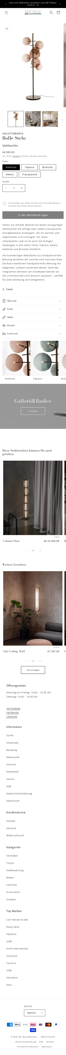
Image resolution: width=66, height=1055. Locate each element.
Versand (16, 156)
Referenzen (13, 757)
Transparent (29, 174)
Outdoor (11, 899)
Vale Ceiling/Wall (14, 651)
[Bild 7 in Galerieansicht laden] (50, 119)
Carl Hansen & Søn (17, 919)
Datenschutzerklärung (19, 793)
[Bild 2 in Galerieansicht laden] (33, 119)
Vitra (9, 984)
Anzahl (5, 181)
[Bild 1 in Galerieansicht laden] (16, 119)
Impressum (12, 800)
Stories (10, 779)
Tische (10, 863)
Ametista (11, 167)
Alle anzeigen (33, 670)
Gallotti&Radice (13, 133)
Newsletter (12, 771)
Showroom (12, 742)
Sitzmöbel (12, 855)
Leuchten (11, 884)
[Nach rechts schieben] (62, 119)
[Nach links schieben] (3, 119)
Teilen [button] (9, 289)
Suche (9, 735)
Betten (10, 877)
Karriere (11, 764)
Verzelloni (12, 977)
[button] (6, 12)
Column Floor (11, 541)
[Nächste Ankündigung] (60, 3)
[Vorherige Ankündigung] (5, 3)
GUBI (9, 941)
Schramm (11, 955)
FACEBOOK (12, 712)
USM (9, 970)
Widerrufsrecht (15, 835)
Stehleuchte (10, 145)
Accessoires (13, 892)
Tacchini (11, 963)
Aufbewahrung (15, 870)
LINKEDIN (11, 716)
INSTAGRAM (13, 708)
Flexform (11, 934)
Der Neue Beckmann (27, 1037)
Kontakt (10, 821)
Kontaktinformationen (27, 1046)
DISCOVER (33, 411)
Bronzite (47, 167)
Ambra (10, 174)
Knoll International (17, 948)
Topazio (29, 167)
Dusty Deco (12, 926)
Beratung (11, 749)
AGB (8, 786)
